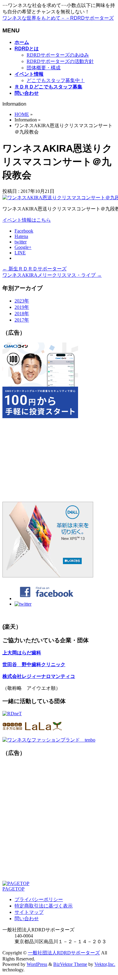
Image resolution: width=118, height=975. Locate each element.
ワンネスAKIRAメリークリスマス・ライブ (52, 275)
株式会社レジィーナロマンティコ (38, 676)
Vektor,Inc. (104, 964)
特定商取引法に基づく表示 (44, 905)
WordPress (37, 964)
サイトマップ (29, 912)
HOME (22, 114)
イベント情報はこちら (26, 220)
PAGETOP (13, 888)
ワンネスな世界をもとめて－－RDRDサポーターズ (58, 18)
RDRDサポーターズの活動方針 (60, 61)
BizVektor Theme (70, 964)
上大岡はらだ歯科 (21, 652)
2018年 (22, 313)
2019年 (22, 307)
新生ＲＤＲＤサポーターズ (34, 268)
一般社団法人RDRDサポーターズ (64, 952)
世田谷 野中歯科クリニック (33, 664)
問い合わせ (27, 918)
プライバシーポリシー (39, 899)
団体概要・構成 (44, 67)
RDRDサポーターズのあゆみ (58, 55)
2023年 (22, 300)
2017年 (22, 319)
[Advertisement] (59, 460)
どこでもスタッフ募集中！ (56, 80)
